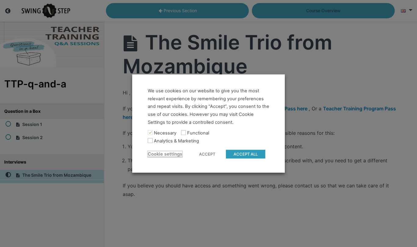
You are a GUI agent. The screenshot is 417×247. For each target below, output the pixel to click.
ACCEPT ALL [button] (246, 153)
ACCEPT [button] (207, 153)
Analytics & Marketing (176, 141)
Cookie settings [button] (165, 154)
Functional (198, 133)
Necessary (165, 133)
